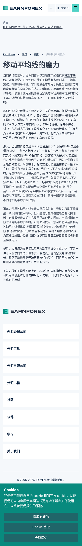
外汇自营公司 (16, 366)
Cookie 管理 (41, 527)
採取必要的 (41, 516)
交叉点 (7, 155)
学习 (10, 434)
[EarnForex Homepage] (22, 8)
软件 (10, 417)
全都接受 (41, 537)
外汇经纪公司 (16, 332)
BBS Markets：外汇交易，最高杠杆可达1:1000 (32, 27)
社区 (10, 400)
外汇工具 (13, 349)
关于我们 (13, 451)
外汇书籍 (13, 383)
